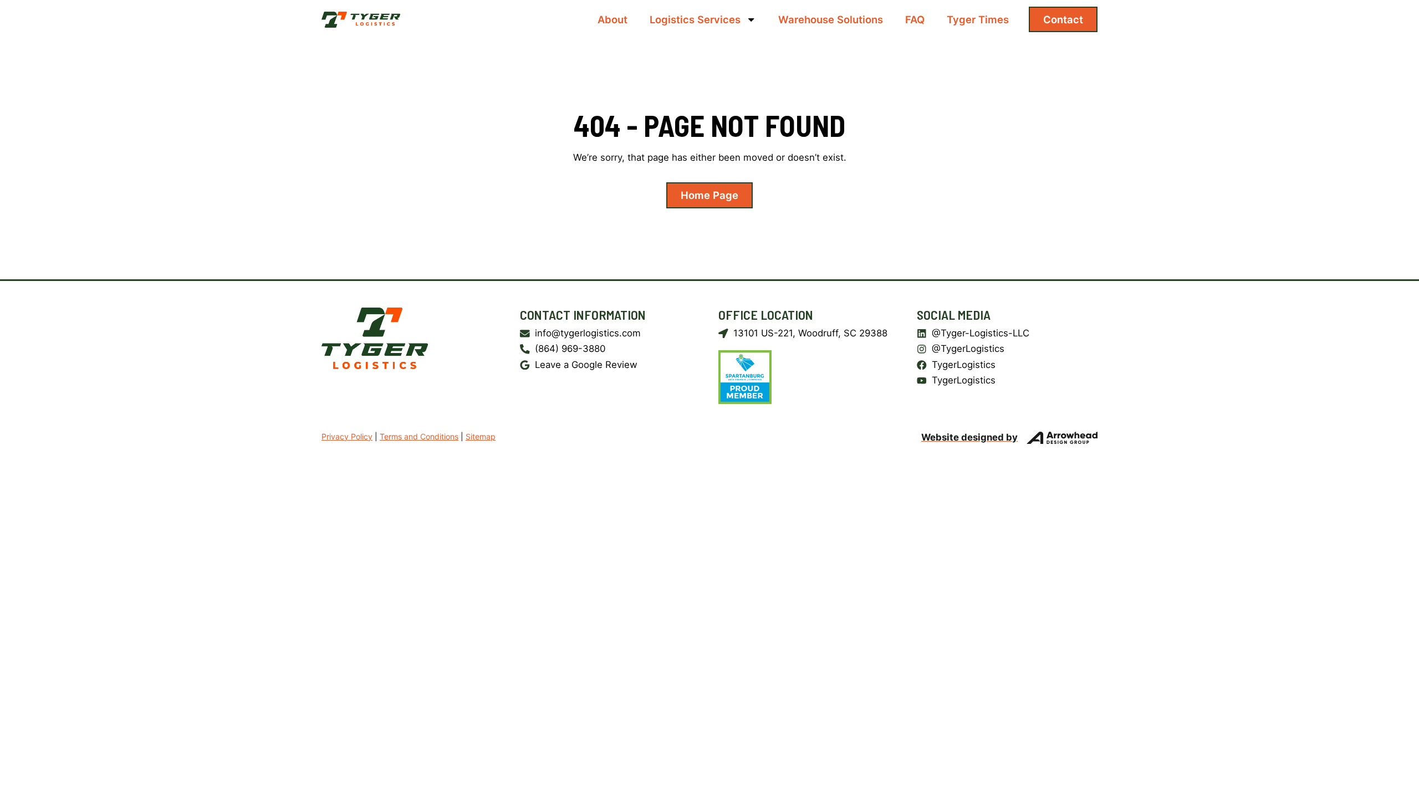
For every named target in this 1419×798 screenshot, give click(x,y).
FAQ (915, 19)
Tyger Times (978, 19)
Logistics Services (695, 19)
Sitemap (481, 436)
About (612, 19)
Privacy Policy (346, 436)
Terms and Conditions (419, 436)
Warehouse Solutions (830, 19)
